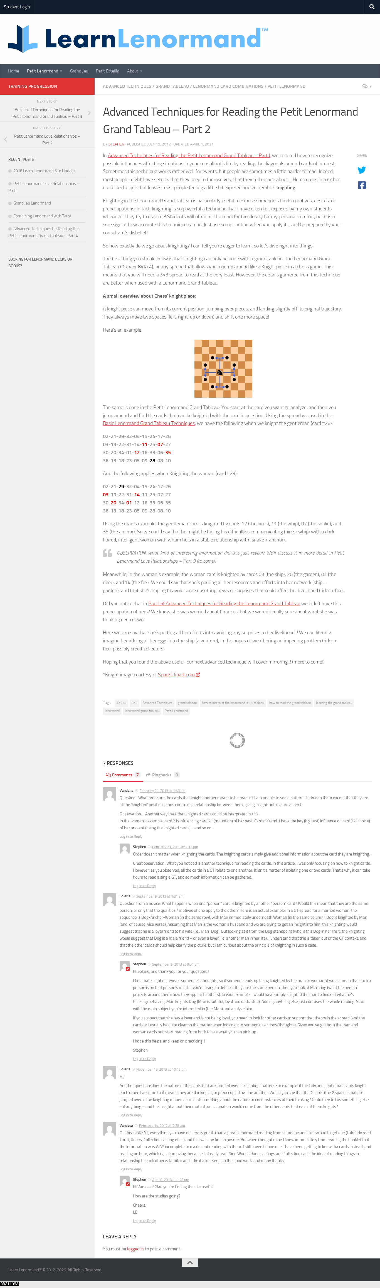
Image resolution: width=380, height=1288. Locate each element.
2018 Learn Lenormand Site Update (44, 170)
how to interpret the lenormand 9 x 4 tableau (233, 703)
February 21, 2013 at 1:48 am (163, 791)
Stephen (116, 144)
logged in (135, 1248)
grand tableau (187, 703)
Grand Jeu (79, 71)
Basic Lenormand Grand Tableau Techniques (149, 423)
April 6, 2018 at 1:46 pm (170, 1180)
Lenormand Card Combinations (228, 86)
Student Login (17, 6)
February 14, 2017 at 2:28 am (162, 1126)
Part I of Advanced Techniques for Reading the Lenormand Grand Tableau (224, 604)
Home (13, 71)
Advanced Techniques (127, 86)
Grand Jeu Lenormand (32, 203)
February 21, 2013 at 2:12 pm (175, 847)
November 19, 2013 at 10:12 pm (161, 1069)
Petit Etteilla (107, 71)
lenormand (112, 711)
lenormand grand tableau (142, 711)
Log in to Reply (131, 836)
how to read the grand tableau (290, 703)
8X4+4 (121, 703)
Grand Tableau (172, 86)
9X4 (134, 703)
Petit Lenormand (42, 71)
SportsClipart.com (176, 675)
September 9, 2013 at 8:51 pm (175, 964)
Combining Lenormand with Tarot (42, 215)
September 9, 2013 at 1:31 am (160, 896)
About (132, 71)
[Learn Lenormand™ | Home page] (138, 39)
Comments (125, 774)
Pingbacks (165, 774)
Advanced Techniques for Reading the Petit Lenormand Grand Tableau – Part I (189, 155)
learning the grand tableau (334, 703)
